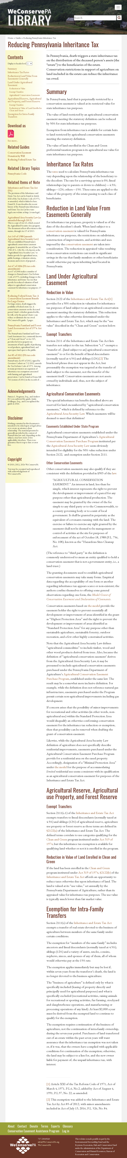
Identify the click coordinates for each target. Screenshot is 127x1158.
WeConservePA (44, 1145)
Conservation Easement (19, 152)
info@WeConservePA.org (48, 1142)
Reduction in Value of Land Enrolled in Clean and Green (25, 109)
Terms (44, 1126)
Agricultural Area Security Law (65, 414)
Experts (55, 1126)
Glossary (68, 1126)
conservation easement (60, 231)
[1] (110, 299)
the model (94, 606)
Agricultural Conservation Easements (24, 95)
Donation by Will (16, 156)
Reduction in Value (17, 88)
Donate (34, 1126)
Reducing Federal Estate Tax (22, 159)
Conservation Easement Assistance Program (33, 1131)
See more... (13, 140)
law (114, 473)
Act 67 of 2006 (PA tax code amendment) (21, 267)
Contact (22, 1126)
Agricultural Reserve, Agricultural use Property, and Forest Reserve (24, 100)
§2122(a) (51, 831)
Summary (12, 68)
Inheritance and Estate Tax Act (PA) (23, 189)
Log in (65, 1131)
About (11, 1126)
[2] (101, 358)
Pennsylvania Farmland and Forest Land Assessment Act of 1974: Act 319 (25, 328)
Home (10, 38)
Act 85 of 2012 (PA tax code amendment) (21, 356)
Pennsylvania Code (17, 173)
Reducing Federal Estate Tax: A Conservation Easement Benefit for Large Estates (23, 298)
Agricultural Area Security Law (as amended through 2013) (24, 219)
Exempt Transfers (16, 91)
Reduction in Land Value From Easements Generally (22, 77)
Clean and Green (56, 839)
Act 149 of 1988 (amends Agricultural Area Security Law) (23, 238)
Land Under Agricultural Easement (20, 84)
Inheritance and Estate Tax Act (90, 299)
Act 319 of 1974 (88, 872)
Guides (18, 38)
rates (55, 172)
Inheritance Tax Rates (18, 72)
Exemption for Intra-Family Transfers (21, 115)
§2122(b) (105, 872)
